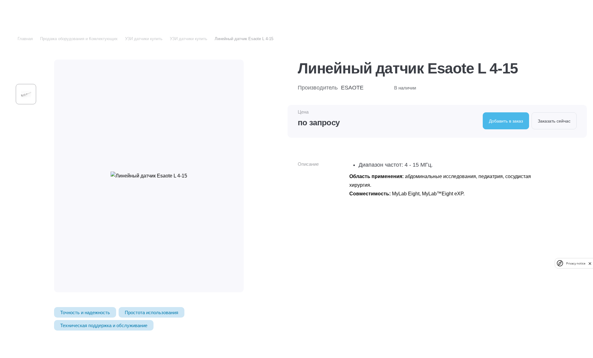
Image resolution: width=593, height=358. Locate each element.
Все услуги (76, 12)
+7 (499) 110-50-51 (474, 13)
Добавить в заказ (506, 121)
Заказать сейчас (554, 121)
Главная (25, 39)
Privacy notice (575, 263)
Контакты (412, 13)
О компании (300, 13)
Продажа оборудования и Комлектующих (79, 39)
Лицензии (382, 13)
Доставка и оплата (342, 13)
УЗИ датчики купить (143, 39)
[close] (590, 263)
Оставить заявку (568, 12)
